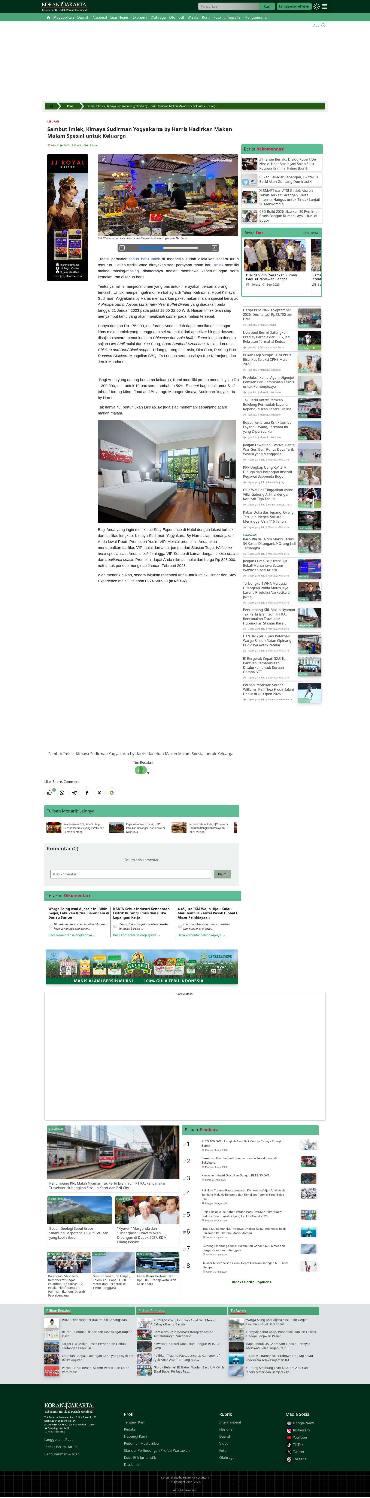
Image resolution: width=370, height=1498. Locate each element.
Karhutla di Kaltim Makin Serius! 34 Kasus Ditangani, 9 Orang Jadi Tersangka (269, 543)
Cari (267, 6)
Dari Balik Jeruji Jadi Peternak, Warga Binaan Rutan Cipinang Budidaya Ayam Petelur (267, 640)
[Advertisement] (185, 67)
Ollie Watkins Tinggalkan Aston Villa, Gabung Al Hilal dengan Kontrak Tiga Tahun (268, 494)
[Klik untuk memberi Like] (49, 792)
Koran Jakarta (170, 1477)
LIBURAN (53, 121)
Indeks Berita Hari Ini (61, 1446)
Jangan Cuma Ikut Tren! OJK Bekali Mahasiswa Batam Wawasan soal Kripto (265, 565)
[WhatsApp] (62, 792)
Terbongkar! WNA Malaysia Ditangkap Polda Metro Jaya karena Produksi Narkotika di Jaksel (267, 590)
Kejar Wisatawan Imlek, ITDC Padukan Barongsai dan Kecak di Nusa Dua (145, 828)
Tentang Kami (135, 1422)
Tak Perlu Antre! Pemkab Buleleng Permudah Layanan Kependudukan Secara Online (267, 404)
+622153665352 (56, 1431)
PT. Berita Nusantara (196, 1477)
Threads (299, 1459)
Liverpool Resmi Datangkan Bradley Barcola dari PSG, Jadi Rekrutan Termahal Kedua (267, 337)
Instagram (301, 1430)
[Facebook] (87, 792)
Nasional (226, 1429)
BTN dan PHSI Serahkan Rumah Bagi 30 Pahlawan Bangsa (271, 277)
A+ (214, 248)
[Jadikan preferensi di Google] (111, 792)
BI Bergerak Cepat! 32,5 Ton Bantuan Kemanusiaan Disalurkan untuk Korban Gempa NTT (265, 665)
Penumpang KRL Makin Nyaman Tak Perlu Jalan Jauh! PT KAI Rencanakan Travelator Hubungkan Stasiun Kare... (269, 616)
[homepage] (69, 1408)
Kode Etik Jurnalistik (140, 1457)
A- (122, 248)
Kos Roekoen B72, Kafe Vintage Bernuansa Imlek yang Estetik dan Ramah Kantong (84, 828)
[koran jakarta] (52, 106)
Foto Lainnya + (312, 233)
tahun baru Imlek (144, 259)
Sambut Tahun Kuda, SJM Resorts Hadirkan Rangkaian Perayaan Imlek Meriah (208, 828)
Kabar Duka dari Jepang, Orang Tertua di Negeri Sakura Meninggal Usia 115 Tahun (268, 517)
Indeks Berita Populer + (252, 1282)
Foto (223, 1450)
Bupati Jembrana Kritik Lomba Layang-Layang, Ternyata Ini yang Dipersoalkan (267, 427)
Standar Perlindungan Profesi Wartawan (157, 1450)
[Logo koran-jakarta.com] (64, 6)
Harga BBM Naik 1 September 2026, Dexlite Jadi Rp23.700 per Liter (267, 314)
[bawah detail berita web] (141, 966)
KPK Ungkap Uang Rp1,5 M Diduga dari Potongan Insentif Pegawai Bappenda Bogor (267, 472)
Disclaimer (132, 1464)
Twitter (298, 1451)
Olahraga (226, 1457)
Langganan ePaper (294, 6)
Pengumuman (257, 17)
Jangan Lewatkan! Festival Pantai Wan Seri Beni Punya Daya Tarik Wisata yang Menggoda (269, 449)
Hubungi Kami (135, 1436)
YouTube (299, 1437)
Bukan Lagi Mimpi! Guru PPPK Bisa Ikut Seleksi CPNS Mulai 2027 (267, 359)
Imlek (218, 265)
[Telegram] (74, 792)
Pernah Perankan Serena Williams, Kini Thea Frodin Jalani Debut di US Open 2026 (268, 689)
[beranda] (48, 17)
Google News (303, 1422)
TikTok (297, 1444)
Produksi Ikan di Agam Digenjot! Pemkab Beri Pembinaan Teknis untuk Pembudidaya (269, 382)
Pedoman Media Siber (142, 1443)
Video (223, 1443)
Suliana (93, 145)
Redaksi (130, 1429)
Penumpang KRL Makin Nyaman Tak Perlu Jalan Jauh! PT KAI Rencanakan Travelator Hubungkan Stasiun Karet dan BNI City (107, 1185)
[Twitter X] (99, 792)
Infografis (232, 17)
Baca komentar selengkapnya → (72, 935)
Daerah (225, 1436)
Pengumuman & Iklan (62, 1454)
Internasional (230, 1422)
